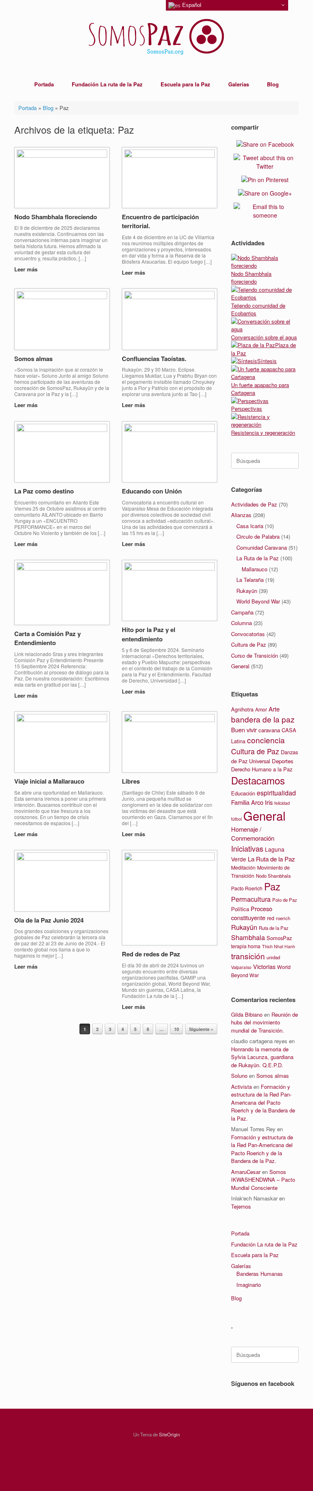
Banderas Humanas (259, 1273)
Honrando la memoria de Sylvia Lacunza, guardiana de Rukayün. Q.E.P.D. (262, 1057)
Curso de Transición (254, 655)
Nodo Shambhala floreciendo (55, 216)
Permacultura (251, 899)
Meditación (243, 867)
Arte (274, 709)
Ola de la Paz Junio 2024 (49, 920)
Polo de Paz (284, 899)
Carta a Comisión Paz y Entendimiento (47, 638)
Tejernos (241, 1206)
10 (176, 1029)
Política (240, 909)
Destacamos (258, 780)
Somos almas (33, 358)
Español (191, 5)
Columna (241, 623)
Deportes (282, 761)
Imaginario (248, 1284)
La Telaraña (250, 580)
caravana (269, 730)
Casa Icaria (249, 526)
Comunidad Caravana (261, 547)
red (270, 918)
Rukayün (246, 591)
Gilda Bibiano (246, 1014)
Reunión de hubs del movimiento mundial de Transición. (264, 1022)
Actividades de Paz (254, 504)
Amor (261, 709)
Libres (131, 781)
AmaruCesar (245, 1172)
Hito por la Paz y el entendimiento (148, 634)
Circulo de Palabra (258, 536)
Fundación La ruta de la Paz (107, 84)
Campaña (242, 612)
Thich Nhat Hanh (278, 946)
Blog (273, 84)
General (240, 666)
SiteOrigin (169, 1434)
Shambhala (248, 937)
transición (248, 955)
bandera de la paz (263, 719)
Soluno (239, 1075)
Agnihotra (242, 709)
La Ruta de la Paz (257, 558)
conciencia (266, 739)
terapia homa (245, 946)
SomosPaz (279, 938)
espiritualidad (276, 792)
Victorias (264, 966)
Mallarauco (254, 569)
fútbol (236, 819)
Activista (241, 1086)
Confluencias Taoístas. (154, 358)
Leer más (26, 269)
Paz (272, 886)
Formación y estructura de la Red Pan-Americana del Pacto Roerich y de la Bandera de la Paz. (263, 1102)
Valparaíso (241, 967)
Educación (243, 793)
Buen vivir (244, 729)
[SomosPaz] (156, 36)
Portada (44, 84)
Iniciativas (247, 848)
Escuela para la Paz (185, 84)
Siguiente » (201, 1029)
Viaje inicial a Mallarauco (49, 781)
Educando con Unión (152, 491)
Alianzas (241, 515)
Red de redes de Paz (151, 953)
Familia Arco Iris (252, 802)
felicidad (282, 803)
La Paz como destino (44, 491)
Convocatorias (248, 634)
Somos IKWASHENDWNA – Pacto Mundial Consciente (263, 1179)
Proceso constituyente (251, 913)
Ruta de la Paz (274, 928)
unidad (273, 957)
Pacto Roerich (246, 888)
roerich (283, 918)
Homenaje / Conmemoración (252, 833)
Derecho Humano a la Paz (261, 769)
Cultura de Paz (248, 644)
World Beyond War (258, 601)
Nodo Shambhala (273, 875)
